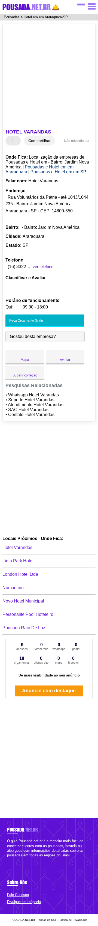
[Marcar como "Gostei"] (10, 140)
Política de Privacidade (73, 919)
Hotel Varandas (17, 547)
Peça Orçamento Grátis (26, 320)
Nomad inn (13, 587)
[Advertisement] (49, 77)
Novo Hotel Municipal (23, 601)
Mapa (25, 360)
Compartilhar (39, 140)
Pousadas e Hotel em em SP (58, 172)
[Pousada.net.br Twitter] (11, 860)
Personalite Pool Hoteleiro (27, 614)
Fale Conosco (18, 895)
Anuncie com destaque (49, 690)
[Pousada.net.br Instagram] (13, 860)
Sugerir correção (25, 375)
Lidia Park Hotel (17, 561)
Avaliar (65, 360)
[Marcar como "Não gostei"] (17, 140)
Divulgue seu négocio (24, 902)
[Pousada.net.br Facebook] (8, 860)
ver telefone (43, 266)
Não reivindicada (76, 141)
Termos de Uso (46, 919)
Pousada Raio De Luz (23, 627)
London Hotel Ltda (20, 574)
